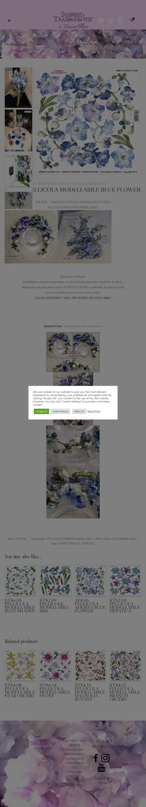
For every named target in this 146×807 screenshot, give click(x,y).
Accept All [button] (41, 411)
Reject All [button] (79, 411)
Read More (93, 411)
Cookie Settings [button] (60, 411)
